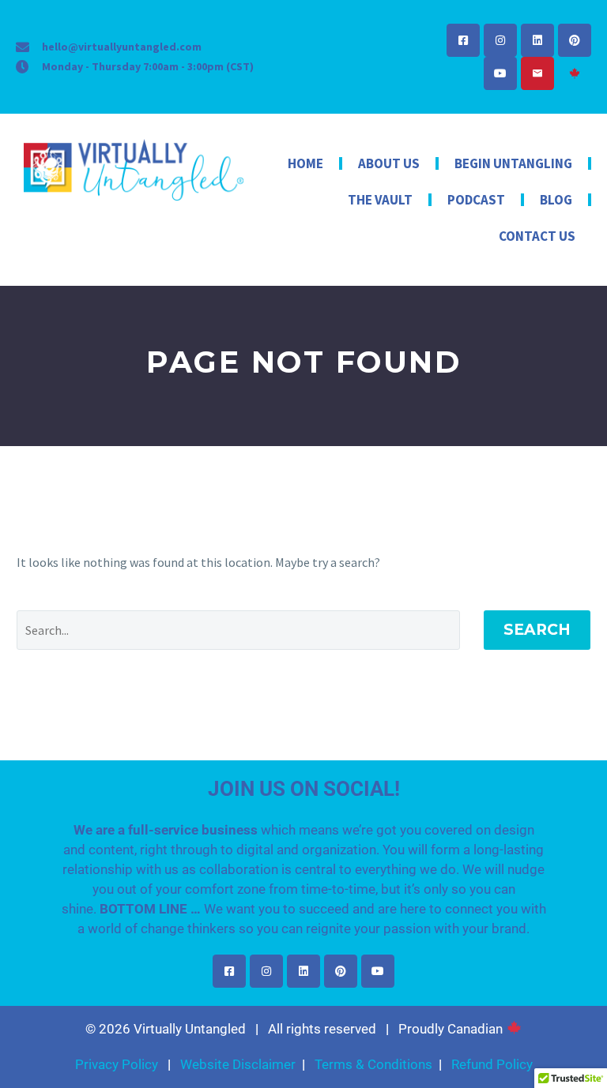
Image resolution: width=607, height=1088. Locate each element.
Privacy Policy (116, 1064)
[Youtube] (500, 73)
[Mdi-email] (537, 73)
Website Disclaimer (238, 1064)
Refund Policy (492, 1064)
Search (537, 630)
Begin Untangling (513, 163)
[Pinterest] (574, 40)
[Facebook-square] (463, 40)
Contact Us (537, 236)
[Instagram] (500, 40)
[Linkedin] (537, 40)
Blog (556, 199)
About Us (389, 163)
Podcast (476, 199)
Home (305, 163)
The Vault (380, 199)
